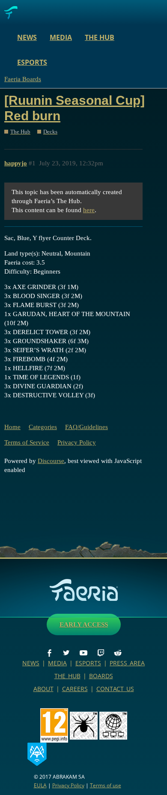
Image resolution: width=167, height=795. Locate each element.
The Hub (99, 37)
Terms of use (105, 785)
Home (12, 426)
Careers (75, 689)
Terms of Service (26, 442)
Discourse (51, 460)
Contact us (115, 689)
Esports (32, 62)
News (27, 37)
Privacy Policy (76, 442)
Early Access (84, 624)
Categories (43, 426)
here (89, 210)
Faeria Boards (22, 79)
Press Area (127, 663)
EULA (40, 785)
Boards (101, 676)
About (43, 689)
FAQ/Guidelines (86, 426)
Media (61, 37)
